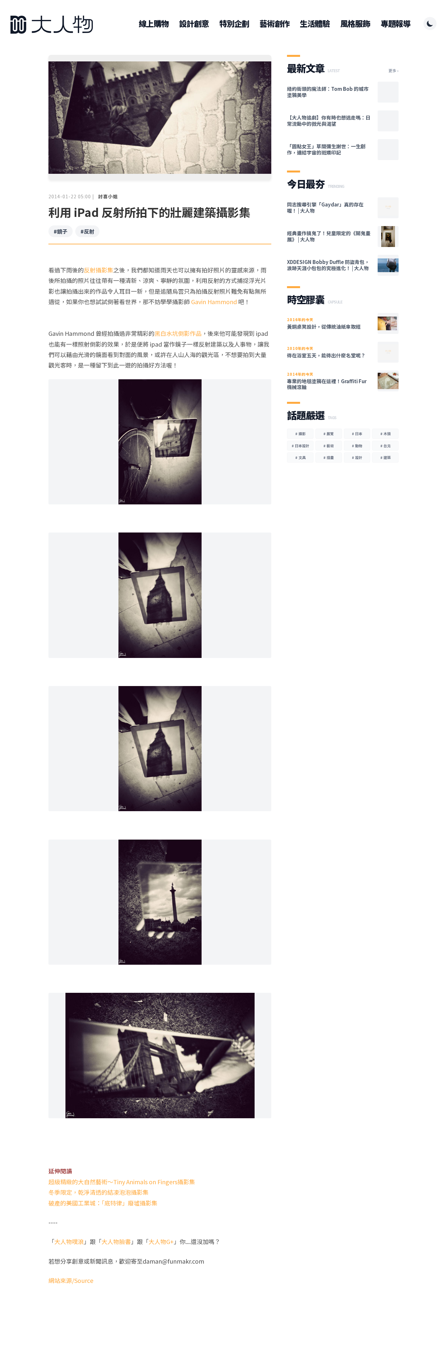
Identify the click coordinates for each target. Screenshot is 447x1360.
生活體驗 (315, 23)
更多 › (393, 70)
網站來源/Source (70, 1280)
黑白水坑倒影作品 (178, 333)
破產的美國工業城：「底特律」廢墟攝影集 (102, 1203)
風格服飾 (355, 23)
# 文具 (300, 457)
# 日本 (357, 433)
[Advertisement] (159, 1311)
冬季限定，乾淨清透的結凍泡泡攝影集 (98, 1192)
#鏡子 (60, 231)
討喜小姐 (108, 196)
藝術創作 (274, 23)
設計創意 (194, 23)
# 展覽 (328, 433)
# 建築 (385, 457)
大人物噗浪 (69, 1241)
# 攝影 (300, 433)
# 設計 (357, 457)
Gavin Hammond (214, 301)
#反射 (87, 231)
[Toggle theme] (430, 23)
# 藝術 (328, 445)
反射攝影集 (98, 270)
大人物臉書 (116, 1241)
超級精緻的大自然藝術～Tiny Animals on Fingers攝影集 (121, 1181)
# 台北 (385, 445)
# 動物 (357, 445)
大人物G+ (161, 1241)
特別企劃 (234, 23)
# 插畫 (328, 457)
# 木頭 (385, 433)
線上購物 (154, 23)
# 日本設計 (300, 445)
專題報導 (395, 23)
